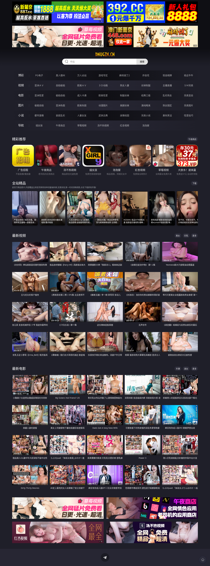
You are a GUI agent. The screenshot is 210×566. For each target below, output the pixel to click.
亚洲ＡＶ (39, 85)
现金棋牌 (167, 75)
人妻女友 (81, 115)
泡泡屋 (145, 125)
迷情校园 (124, 115)
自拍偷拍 (60, 85)
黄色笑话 (167, 115)
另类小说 (145, 115)
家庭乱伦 (60, 115)
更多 (194, 235)
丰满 (178, 368)
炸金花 (145, 75)
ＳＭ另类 (188, 85)
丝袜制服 (145, 85)
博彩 (21, 75)
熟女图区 (167, 105)
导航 (21, 125)
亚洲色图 (60, 105)
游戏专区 (103, 75)
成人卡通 (81, 95)
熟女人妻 (124, 85)
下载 (194, 183)
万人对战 (81, 75)
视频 (21, 85)
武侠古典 (103, 115)
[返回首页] (202, 559)
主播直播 (167, 85)
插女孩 (39, 125)
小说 (21, 115)
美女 (178, 235)
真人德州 (60, 75)
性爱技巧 (188, 115)
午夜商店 (60, 125)
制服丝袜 (124, 95)
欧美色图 (81, 105)
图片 (21, 105)
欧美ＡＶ (81, 85)
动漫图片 (103, 105)
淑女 (186, 368)
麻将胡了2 (124, 75)
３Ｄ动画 (103, 85)
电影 (21, 95)
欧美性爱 (103, 95)
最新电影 (19, 368)
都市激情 (39, 115)
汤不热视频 (103, 125)
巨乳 (186, 235)
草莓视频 (81, 125)
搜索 (142, 61)
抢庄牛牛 (188, 75)
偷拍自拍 (60, 95)
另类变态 (188, 95)
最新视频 (19, 235)
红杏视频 (124, 125)
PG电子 (39, 75)
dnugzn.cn (105, 54)
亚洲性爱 (39, 95)
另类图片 (188, 105)
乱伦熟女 (167, 95)
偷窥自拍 (39, 105)
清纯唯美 (145, 105)
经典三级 (145, 95)
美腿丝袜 (124, 105)
